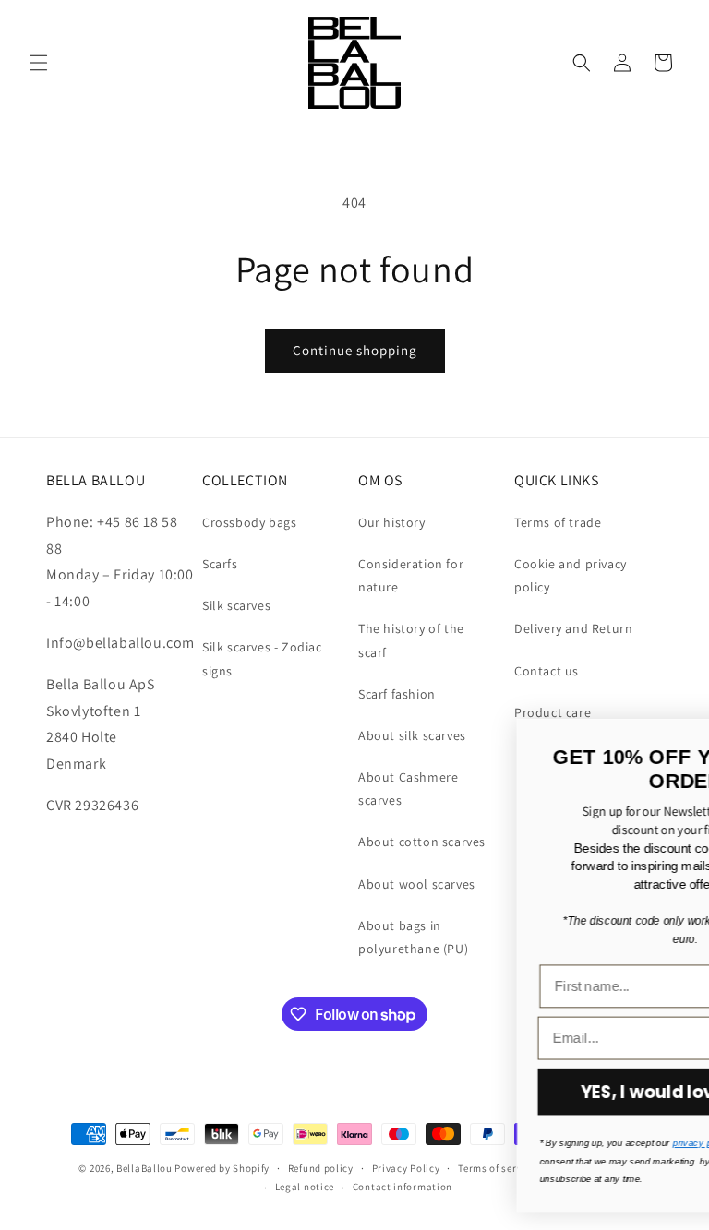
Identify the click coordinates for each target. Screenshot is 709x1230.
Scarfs (220, 563)
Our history (392, 522)
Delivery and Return (573, 628)
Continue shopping (355, 350)
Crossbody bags (249, 522)
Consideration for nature (410, 575)
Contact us (546, 671)
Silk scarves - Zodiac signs (262, 658)
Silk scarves (236, 605)
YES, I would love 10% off (395, 1092)
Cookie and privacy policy (570, 575)
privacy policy (410, 1143)
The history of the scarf (411, 640)
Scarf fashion (397, 694)
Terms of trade (557, 522)
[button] (38, 62)
